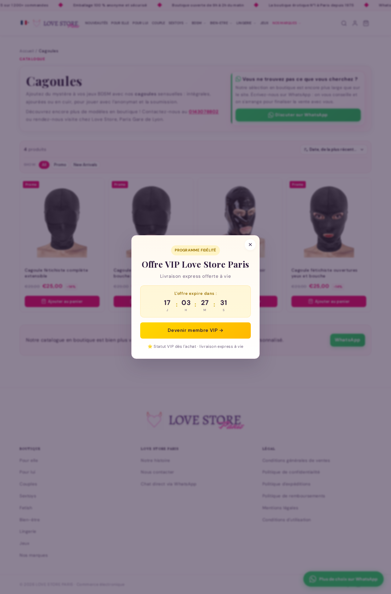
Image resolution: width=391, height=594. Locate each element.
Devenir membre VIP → (196, 330)
